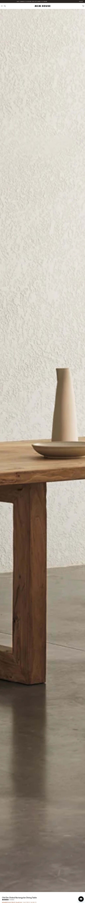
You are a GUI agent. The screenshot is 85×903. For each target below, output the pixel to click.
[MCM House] (42, 6)
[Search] (5, 6)
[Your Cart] (83, 6)
